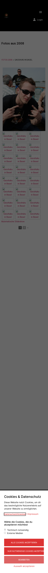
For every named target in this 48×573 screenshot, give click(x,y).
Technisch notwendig (18, 530)
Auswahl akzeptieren (24, 566)
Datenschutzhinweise (14, 514)
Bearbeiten (24, 560)
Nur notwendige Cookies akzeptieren (26, 551)
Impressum (32, 514)
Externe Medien (15, 533)
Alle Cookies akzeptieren (24, 542)
